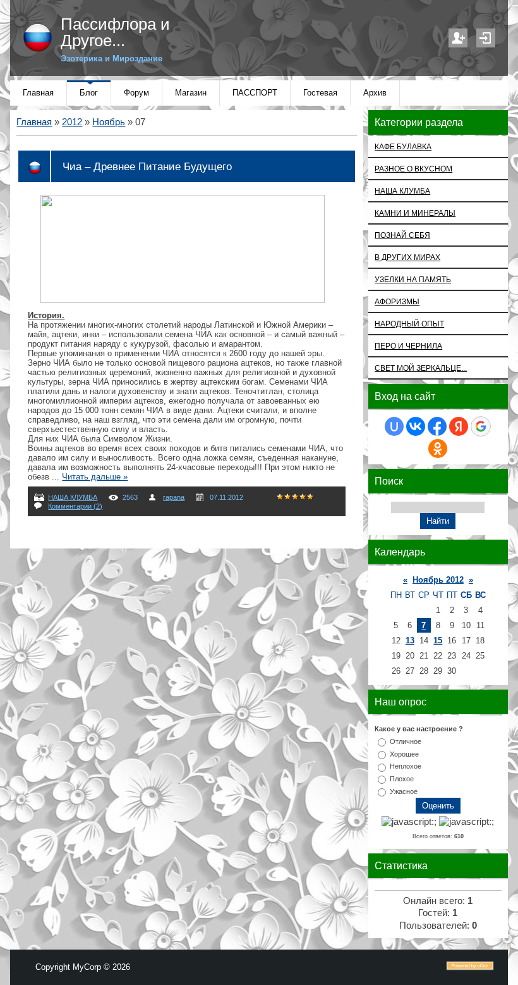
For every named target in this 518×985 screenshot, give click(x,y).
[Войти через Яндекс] (458, 426)
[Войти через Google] (481, 426)
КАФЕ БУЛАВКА (403, 146)
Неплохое (405, 766)
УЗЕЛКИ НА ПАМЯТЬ (413, 279)
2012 (72, 122)
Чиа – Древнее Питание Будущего (147, 166)
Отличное (405, 741)
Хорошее (404, 753)
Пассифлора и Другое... (115, 32)
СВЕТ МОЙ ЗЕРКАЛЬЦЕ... (421, 368)
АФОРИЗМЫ (397, 301)
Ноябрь (108, 122)
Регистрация (458, 37)
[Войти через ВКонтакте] (415, 426)
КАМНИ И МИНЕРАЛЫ (415, 213)
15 (437, 640)
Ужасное (404, 791)
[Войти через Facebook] (437, 426)
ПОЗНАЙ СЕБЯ (402, 235)
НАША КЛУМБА (72, 497)
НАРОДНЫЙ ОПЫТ (409, 323)
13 (410, 640)
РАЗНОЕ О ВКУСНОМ (413, 168)
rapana (173, 497)
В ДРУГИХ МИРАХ (407, 257)
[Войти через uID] (394, 426)
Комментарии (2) (75, 506)
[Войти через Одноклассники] (437, 448)
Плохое (402, 779)
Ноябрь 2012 (438, 580)
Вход (485, 37)
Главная (34, 122)
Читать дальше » (95, 476)
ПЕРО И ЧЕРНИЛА (408, 346)
